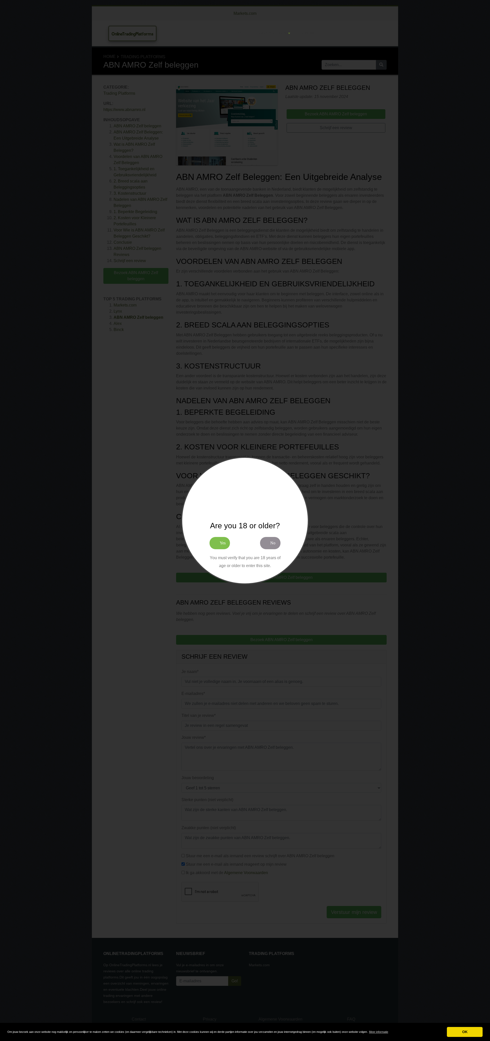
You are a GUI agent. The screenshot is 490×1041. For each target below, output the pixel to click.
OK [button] (465, 1032)
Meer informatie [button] (378, 1031)
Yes (223, 543)
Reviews (307, 33)
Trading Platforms (270, 33)
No (272, 543)
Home (238, 33)
